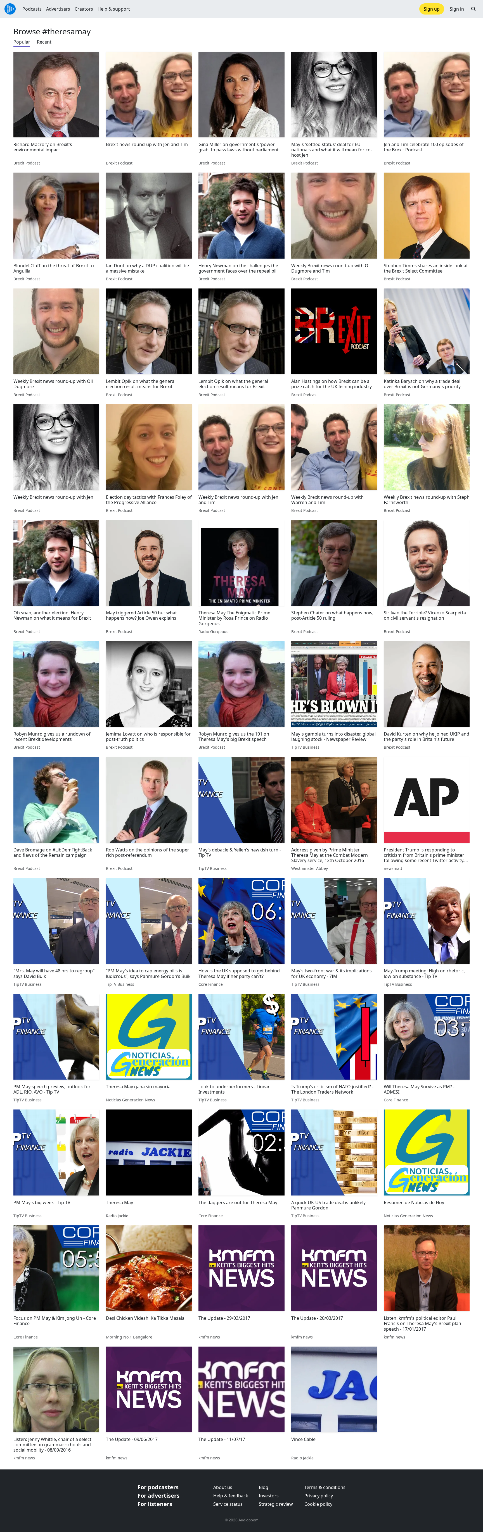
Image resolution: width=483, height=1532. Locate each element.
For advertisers (158, 1495)
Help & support (114, 9)
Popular (21, 42)
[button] (473, 9)
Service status (228, 1504)
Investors (269, 1496)
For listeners (155, 1504)
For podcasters (158, 1487)
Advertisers (58, 9)
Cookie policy (318, 1504)
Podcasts (32, 9)
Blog (263, 1487)
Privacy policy (318, 1496)
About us (222, 1487)
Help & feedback (230, 1496)
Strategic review (276, 1504)
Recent (44, 42)
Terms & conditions (324, 1487)
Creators (84, 9)
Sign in (457, 9)
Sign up (432, 9)
